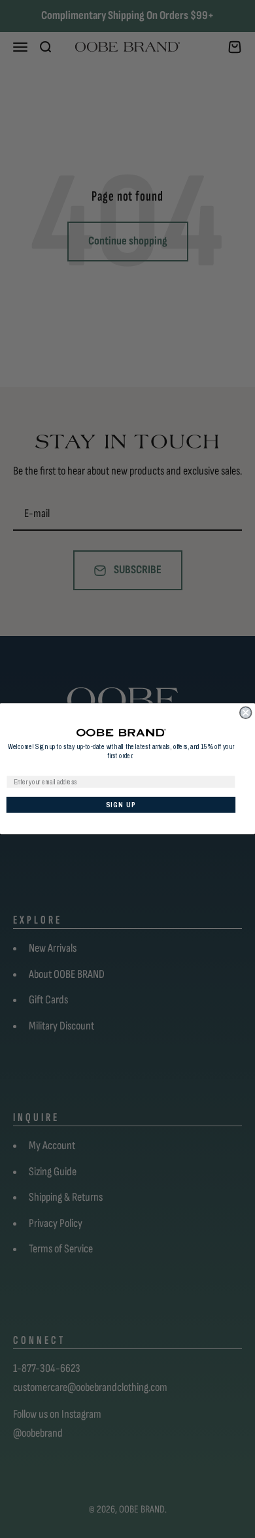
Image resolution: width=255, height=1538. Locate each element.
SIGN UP (121, 805)
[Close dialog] (246, 712)
